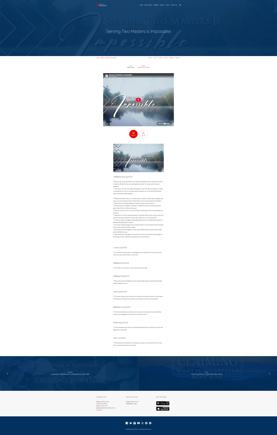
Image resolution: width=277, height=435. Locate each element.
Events (162, 5)
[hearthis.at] (150, 423)
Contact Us (174, 5)
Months (178, 57)
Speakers (171, 57)
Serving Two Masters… (111, 57)
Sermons (156, 5)
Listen (143, 135)
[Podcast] (142, 423)
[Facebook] (127, 423)
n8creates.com (148, 429)
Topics (155, 57)
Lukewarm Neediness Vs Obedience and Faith (70, 374)
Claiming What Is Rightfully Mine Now (207, 374)
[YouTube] (138, 423)
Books (165, 57)
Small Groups (148, 5)
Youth (167, 5)
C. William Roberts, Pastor (143, 67)
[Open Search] (180, 5)
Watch (133, 135)
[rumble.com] (146, 423)
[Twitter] (131, 423)
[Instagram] (134, 423)
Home (141, 5)
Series (160, 57)
